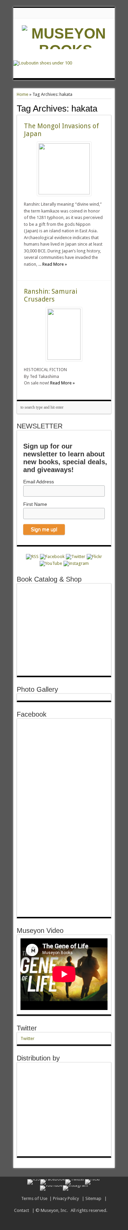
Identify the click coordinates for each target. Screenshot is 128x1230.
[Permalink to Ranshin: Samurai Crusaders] (64, 358)
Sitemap (93, 1198)
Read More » (54, 264)
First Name (35, 504)
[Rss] (32, 556)
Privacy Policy (66, 1198)
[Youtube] (51, 563)
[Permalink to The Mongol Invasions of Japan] (64, 192)
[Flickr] (94, 556)
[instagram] (76, 563)
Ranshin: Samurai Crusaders (50, 295)
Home (22, 94)
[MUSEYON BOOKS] (66, 50)
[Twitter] (75, 556)
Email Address (38, 481)
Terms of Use (34, 1198)
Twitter (27, 1028)
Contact (21, 1210)
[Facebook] (52, 556)
